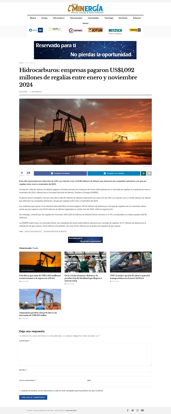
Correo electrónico (28, 380)
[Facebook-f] (127, 410)
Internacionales (76, 18)
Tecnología (108, 18)
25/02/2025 (24, 318)
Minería (33, 18)
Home (21, 63)
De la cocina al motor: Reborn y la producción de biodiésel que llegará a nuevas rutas (83, 278)
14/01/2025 (23, 92)
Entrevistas (123, 18)
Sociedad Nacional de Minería (55, 231)
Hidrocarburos (59, 18)
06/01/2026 (24, 281)
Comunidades (93, 18)
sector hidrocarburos (33, 231)
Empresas (137, 18)
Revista (85, 23)
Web (89, 380)
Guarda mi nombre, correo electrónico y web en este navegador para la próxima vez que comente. (62, 391)
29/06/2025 (70, 284)
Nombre (23, 370)
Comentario (25, 341)
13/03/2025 (115, 281)
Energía (44, 18)
